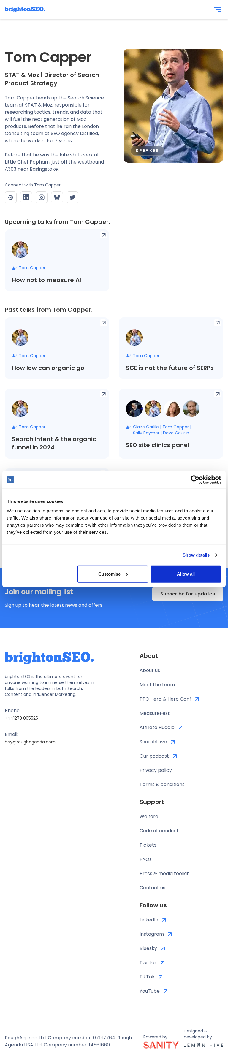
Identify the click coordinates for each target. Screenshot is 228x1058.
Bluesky (148, 948)
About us (150, 670)
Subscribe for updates (187, 593)
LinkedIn (149, 919)
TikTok (147, 976)
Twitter (148, 962)
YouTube (150, 991)
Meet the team (157, 684)
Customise (109, 573)
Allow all (186, 573)
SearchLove (153, 741)
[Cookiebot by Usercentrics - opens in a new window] (195, 479)
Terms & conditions (162, 784)
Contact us (152, 887)
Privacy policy (156, 770)
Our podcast (154, 756)
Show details (196, 554)
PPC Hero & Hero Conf (165, 699)
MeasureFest (155, 713)
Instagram (152, 934)
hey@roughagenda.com (30, 742)
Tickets (148, 845)
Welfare (149, 816)
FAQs (146, 859)
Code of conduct (159, 830)
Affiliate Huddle (157, 727)
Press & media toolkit (164, 873)
